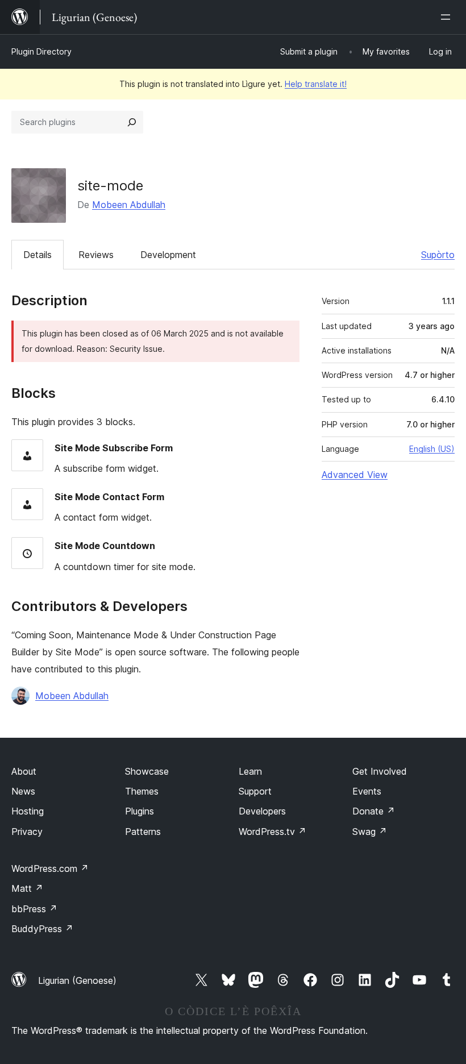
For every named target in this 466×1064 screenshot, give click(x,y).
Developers (262, 811)
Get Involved (379, 771)
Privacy (27, 831)
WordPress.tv (272, 831)
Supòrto (438, 254)
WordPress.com (50, 868)
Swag (369, 831)
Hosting (27, 811)
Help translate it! (316, 84)
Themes (142, 791)
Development (168, 254)
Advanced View (355, 474)
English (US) (432, 449)
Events (366, 791)
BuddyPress (42, 928)
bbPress (34, 909)
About (23, 771)
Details (37, 254)
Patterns (143, 831)
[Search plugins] (131, 122)
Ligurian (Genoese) (77, 980)
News (23, 791)
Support (255, 791)
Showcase (147, 771)
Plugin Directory (41, 51)
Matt (27, 888)
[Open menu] (448, 17)
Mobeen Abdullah (128, 204)
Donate (373, 811)
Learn (250, 771)
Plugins (139, 811)
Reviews (96, 254)
